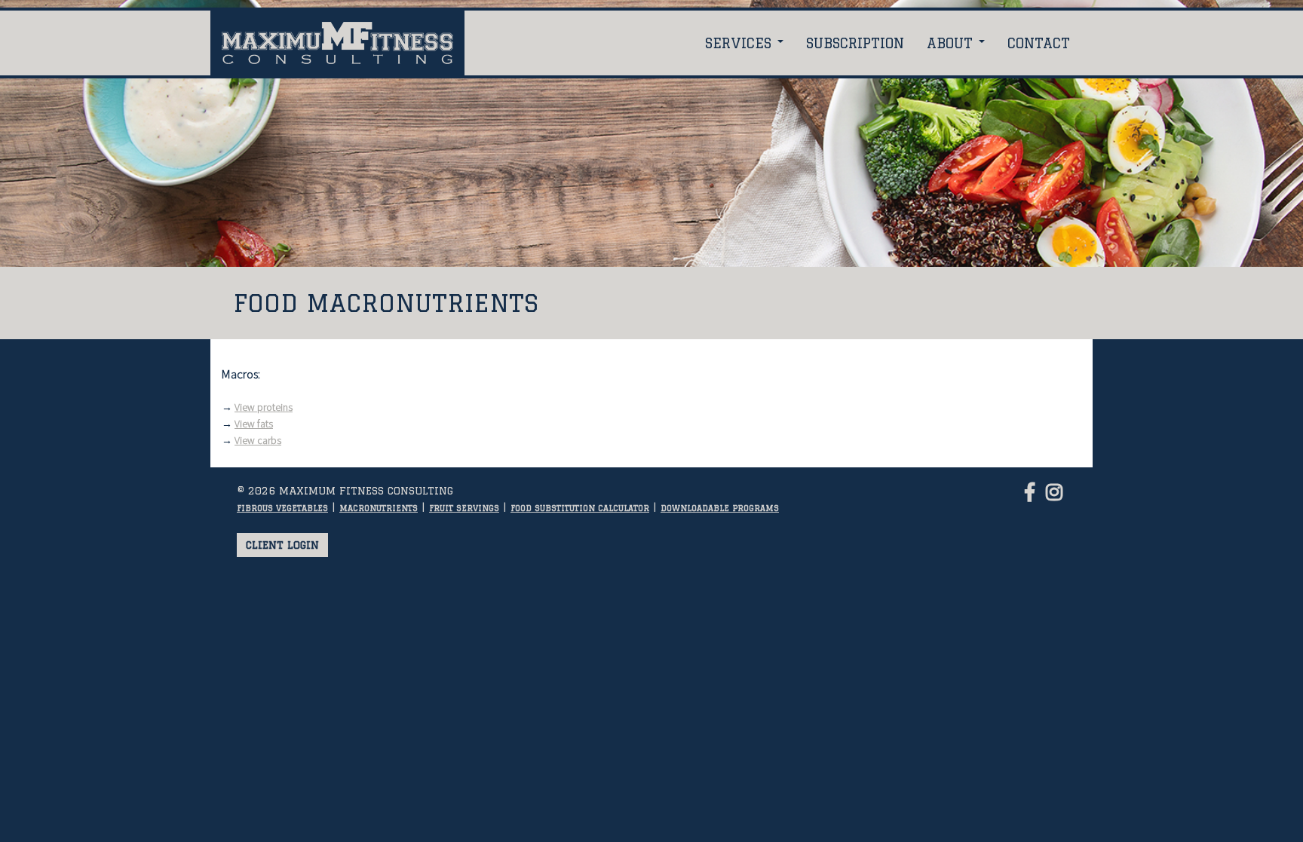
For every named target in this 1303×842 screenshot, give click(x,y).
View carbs (258, 440)
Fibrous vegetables (282, 508)
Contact (1038, 43)
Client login (282, 545)
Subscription (855, 43)
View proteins (264, 407)
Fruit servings (464, 508)
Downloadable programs (720, 508)
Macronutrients (378, 508)
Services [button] (740, 43)
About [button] (952, 43)
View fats (254, 423)
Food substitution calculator (579, 508)
